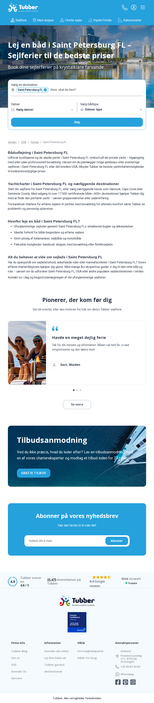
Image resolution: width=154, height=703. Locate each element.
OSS (13, 664)
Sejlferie (21, 20)
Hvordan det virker (56, 651)
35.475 (51, 580)
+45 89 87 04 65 (130, 666)
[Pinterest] (125, 682)
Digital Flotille (102, 20)
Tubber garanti (54, 664)
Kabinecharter (132, 20)
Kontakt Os (18, 671)
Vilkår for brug (87, 658)
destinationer (53, 671)
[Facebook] (118, 682)
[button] (124, 7)
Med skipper (45, 20)
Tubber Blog (19, 651)
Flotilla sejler (73, 20)
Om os (15, 658)
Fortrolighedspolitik (90, 651)
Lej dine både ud (55, 658)
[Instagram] (133, 682)
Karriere (16, 678)
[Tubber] (23, 7)
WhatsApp (127, 674)
